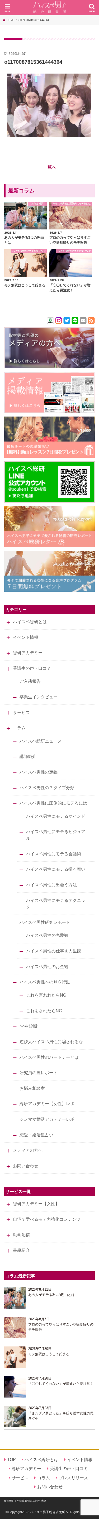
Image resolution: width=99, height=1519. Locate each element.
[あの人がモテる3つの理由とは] (15, 1298)
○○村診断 (28, 1026)
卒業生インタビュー (39, 696)
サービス (21, 712)
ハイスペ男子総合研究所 (47, 1512)
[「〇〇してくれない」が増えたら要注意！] (15, 1387)
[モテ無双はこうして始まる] (15, 1357)
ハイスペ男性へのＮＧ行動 (45, 981)
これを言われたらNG (46, 995)
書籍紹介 (21, 1250)
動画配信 (21, 1234)
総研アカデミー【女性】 (36, 1203)
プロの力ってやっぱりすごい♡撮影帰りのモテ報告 (60, 1327)
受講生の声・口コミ (32, 668)
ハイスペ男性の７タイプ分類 (47, 787)
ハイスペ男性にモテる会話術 (53, 853)
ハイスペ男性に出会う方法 (51, 884)
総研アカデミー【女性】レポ (47, 1103)
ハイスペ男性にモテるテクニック (55, 903)
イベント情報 (25, 637)
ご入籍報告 (30, 681)
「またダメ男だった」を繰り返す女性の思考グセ (60, 1416)
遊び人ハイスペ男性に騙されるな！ (53, 1041)
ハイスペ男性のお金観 (47, 966)
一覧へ (49, 167)
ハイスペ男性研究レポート (45, 922)
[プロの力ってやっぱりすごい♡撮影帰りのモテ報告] (15, 1327)
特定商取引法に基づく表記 (31, 1500)
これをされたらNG (44, 1010)
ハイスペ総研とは (30, 621)
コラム (19, 727)
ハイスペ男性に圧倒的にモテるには (53, 803)
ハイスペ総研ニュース (41, 741)
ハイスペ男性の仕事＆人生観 (53, 950)
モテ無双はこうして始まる (48, 1354)
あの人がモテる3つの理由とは (51, 1295)
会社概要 (8, 1500)
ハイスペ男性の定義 (39, 772)
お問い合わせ (25, 1165)
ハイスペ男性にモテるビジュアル (55, 834)
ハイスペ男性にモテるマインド (55, 816)
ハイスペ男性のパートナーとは (49, 1057)
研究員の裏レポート (39, 1072)
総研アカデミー (28, 652)
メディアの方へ (28, 1150)
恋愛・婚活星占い (36, 1134)
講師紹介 (28, 756)
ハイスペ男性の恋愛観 (47, 935)
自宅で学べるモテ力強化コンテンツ (47, 1219)
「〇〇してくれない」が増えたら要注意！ (60, 1384)
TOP (11, 1459)
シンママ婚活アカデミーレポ (47, 1119)
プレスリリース (73, 1477)
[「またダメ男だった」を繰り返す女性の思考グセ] (15, 1416)
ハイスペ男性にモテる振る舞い (55, 869)
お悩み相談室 (32, 1088)
